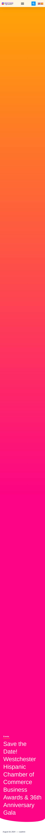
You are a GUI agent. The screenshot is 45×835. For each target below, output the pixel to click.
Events (6, 736)
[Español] (42, 3)
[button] (22, 3)
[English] (39, 3)
